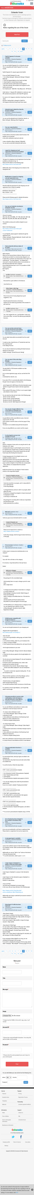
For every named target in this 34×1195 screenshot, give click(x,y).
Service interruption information (6, 1120)
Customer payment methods (24, 1104)
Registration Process (23, 1097)
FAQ (19, 1116)
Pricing (20, 1093)
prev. (3, 49)
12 (31, 49)
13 (12, 51)
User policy (27, 1142)
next (21, 51)
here (17, 1192)
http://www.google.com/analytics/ (11, 632)
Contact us (20, 1112)
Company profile (6, 1142)
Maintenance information (7, 1125)
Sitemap (6, 1145)
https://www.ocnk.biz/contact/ (11, 531)
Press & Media (5, 1116)
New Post (17, 34)
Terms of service (17, 1142)
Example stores (5, 1097)
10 (26, 49)
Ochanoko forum (22, 1119)
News (3, 1112)
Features (4, 1093)
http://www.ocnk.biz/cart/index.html (12, 164)
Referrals (4, 1104)
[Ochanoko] (17, 4)
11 (28, 49)
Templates (4, 1101)
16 (18, 51)
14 (14, 51)
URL (25, 59)
